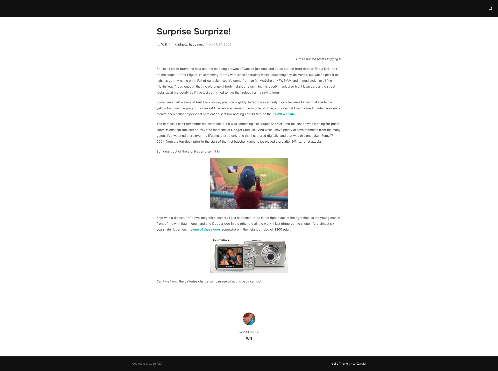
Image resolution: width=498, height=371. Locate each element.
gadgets (181, 44)
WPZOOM (359, 363)
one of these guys (207, 229)
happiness (196, 44)
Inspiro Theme (339, 363)
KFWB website (284, 114)
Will (164, 44)
